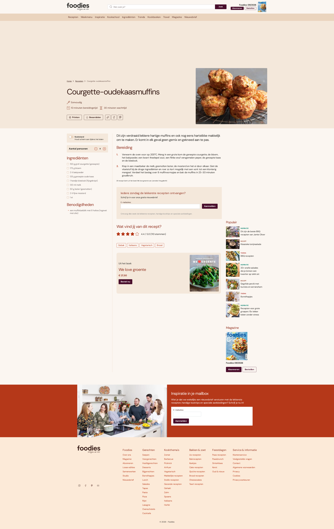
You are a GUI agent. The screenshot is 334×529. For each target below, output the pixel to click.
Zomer (167, 454)
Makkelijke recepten (173, 475)
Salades (146, 484)
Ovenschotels (148, 509)
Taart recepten (196, 484)
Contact (236, 463)
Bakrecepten (195, 459)
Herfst (167, 505)
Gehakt (167, 488)
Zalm (166, 492)
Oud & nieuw (218, 471)
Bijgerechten (148, 471)
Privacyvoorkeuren (241, 480)
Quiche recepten (197, 471)
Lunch (145, 480)
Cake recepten (196, 467)
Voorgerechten (149, 459)
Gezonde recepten (172, 484)
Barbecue (168, 459)
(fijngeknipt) (84, 180)
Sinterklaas (217, 463)
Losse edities (129, 467)
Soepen (145, 454)
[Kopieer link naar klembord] (107, 117)
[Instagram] (79, 485)
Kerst (214, 467)
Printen (76, 117)
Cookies (236, 475)
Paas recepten (219, 454)
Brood (159, 245)
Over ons (127, 454)
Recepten (79, 81)
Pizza (144, 496)
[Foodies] (85, 7)
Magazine (127, 459)
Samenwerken (129, 471)
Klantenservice (240, 454)
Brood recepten (196, 475)
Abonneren (237, 8)
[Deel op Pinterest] (120, 117)
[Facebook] (86, 485)
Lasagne (146, 505)
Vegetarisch (146, 245)
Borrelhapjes (148, 475)
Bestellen (250, 8)
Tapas (145, 488)
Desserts (146, 467)
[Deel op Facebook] (114, 117)
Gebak (121, 245)
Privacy (236, 471)
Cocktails (146, 513)
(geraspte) (84, 164)
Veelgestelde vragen (242, 459)
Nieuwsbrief (128, 480)
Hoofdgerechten (150, 463)
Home (69, 81)
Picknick (168, 463)
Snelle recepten (171, 480)
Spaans (167, 496)
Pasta (145, 492)
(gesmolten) (81, 189)
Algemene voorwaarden (244, 467)
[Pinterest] (92, 485)
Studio (126, 475)
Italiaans (133, 245)
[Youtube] (98, 485)
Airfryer (167, 467)
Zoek (221, 6)
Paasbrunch (217, 459)
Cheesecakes (195, 480)
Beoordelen (95, 117)
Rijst (144, 500)
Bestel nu (125, 281)
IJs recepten (195, 454)
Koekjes (192, 463)
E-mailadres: (126, 202)
